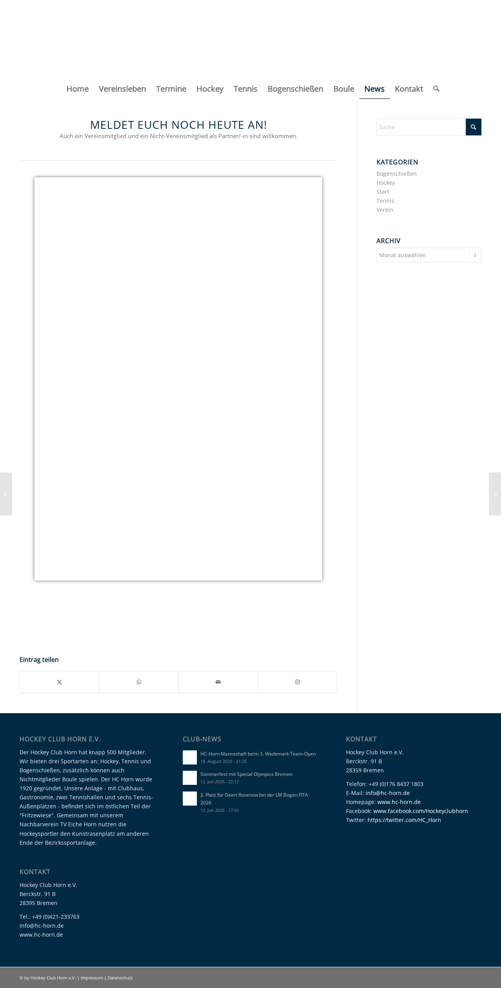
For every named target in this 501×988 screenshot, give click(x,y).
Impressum (92, 978)
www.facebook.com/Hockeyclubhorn (420, 811)
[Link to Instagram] (297, 681)
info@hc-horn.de (388, 793)
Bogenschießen (397, 173)
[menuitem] (77, 89)
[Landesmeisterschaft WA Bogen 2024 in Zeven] (6, 494)
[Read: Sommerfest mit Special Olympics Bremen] (190, 778)
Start (383, 191)
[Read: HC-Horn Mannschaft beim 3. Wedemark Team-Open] (190, 757)
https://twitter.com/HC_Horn (404, 820)
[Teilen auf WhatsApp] (138, 681)
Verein (385, 209)
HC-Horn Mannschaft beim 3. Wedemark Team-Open (258, 753)
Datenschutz (120, 978)
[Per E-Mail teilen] (218, 681)
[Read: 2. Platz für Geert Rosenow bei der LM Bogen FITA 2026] (190, 798)
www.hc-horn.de (399, 802)
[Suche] (434, 89)
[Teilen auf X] (59, 681)
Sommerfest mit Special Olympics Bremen (246, 774)
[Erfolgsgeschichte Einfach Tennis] (495, 494)
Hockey (386, 182)
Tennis (385, 200)
